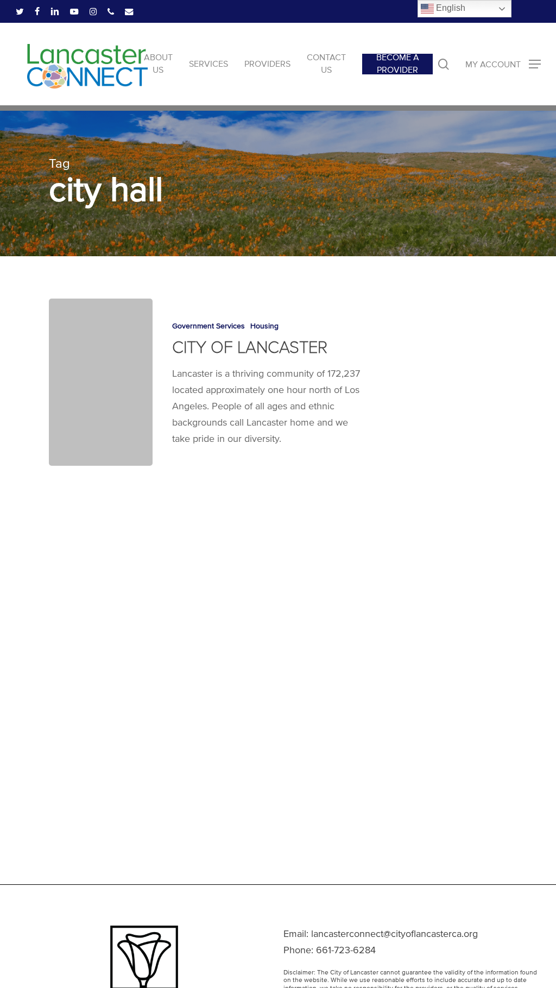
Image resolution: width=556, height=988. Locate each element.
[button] (503, 64)
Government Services (208, 326)
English (449, 7)
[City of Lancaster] (101, 382)
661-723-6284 (346, 950)
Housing (264, 326)
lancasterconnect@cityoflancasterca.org (394, 934)
